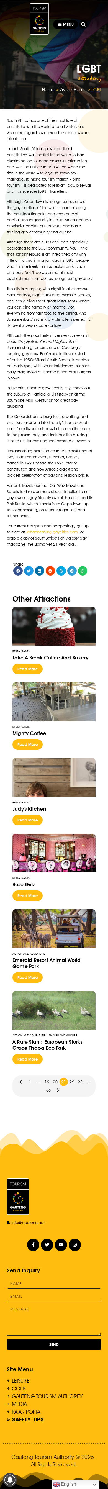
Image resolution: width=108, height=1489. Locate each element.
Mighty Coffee (29, 733)
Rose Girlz (23, 884)
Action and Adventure (28, 953)
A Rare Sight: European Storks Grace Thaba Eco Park (47, 1045)
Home (48, 89)
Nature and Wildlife (63, 1035)
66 (48, 1090)
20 (55, 1082)
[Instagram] (75, 1245)
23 (80, 1082)
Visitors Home (73, 89)
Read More (27, 669)
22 (72, 1082)
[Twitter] (47, 1245)
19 (47, 1082)
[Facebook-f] (33, 1245)
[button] (83, 24)
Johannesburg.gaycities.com (52, 532)
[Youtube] (61, 1245)
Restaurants (21, 651)
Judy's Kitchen (29, 809)
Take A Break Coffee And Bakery (50, 658)
